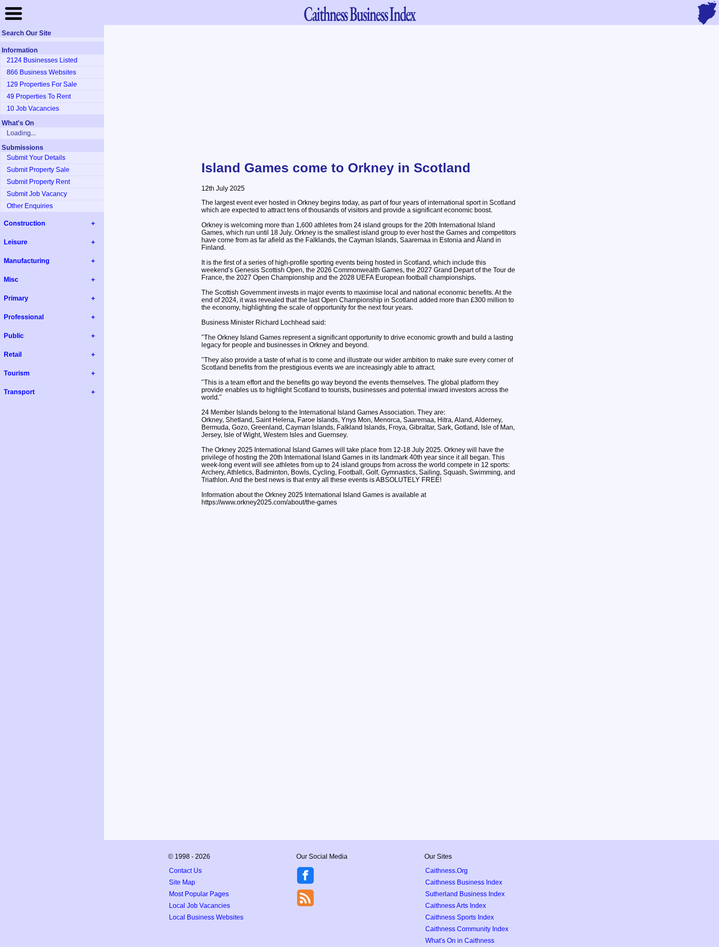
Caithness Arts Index (455, 905)
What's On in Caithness (459, 940)
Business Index (359, 13)
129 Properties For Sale (42, 84)
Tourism (17, 373)
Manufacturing (27, 260)
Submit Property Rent (38, 181)
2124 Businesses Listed (42, 60)
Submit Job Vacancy (37, 193)
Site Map (182, 882)
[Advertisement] (359, 93)
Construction (24, 223)
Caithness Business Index (463, 882)
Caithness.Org (446, 870)
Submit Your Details (36, 157)
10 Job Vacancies (33, 108)
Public (14, 335)
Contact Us (185, 870)
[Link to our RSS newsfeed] (305, 897)
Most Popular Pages (199, 893)
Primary (16, 298)
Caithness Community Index (466, 928)
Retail (13, 354)
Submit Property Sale (38, 169)
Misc (11, 279)
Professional (24, 317)
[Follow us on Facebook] (305, 881)
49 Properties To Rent (39, 96)
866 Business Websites (41, 72)
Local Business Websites (206, 917)
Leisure (15, 242)
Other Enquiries (30, 205)
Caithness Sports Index (459, 917)
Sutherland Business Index (465, 893)
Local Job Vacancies (199, 905)
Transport (19, 391)
